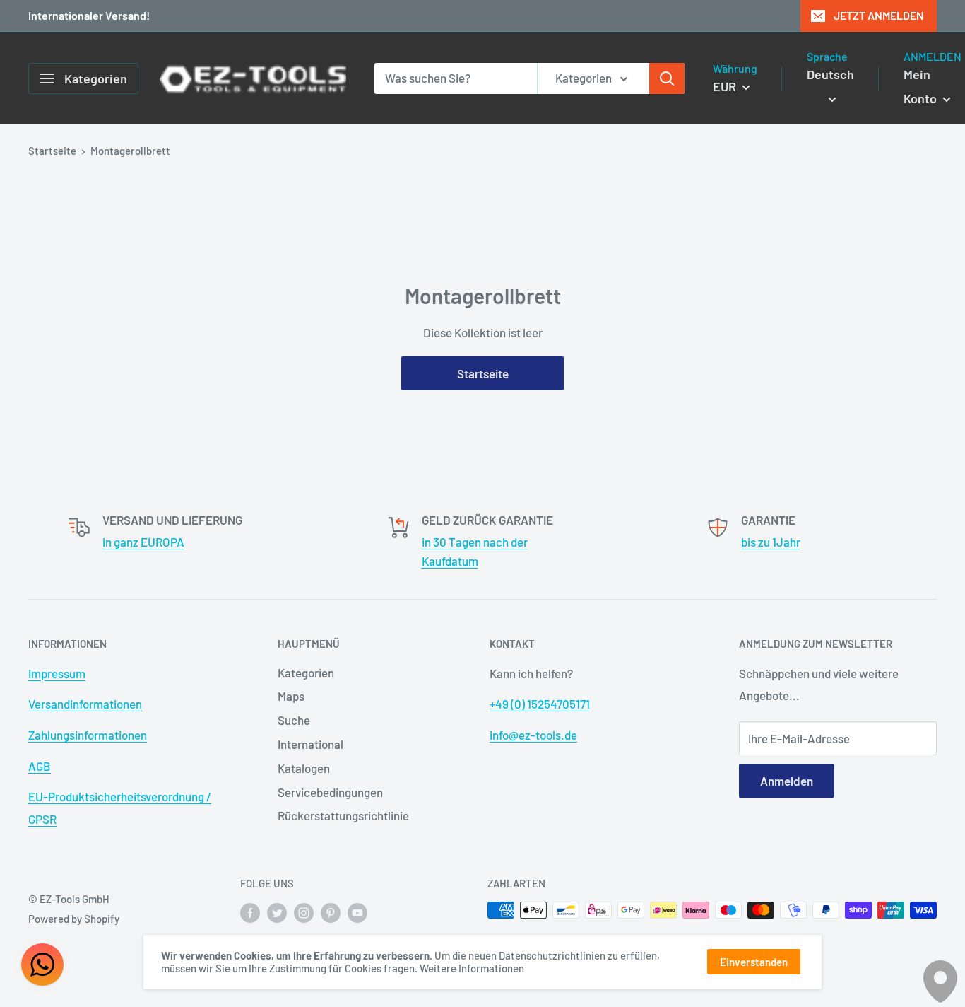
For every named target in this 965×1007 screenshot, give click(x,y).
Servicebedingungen (330, 792)
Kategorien (306, 672)
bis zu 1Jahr (770, 542)
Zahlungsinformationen (87, 735)
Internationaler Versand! (89, 15)
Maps (291, 696)
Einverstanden (754, 961)
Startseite (52, 150)
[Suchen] (667, 78)
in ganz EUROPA (143, 542)
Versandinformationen (85, 704)
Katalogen (304, 768)
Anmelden (786, 781)
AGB (39, 766)
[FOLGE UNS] (250, 912)
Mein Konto (922, 86)
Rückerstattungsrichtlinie (343, 815)
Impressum (56, 673)
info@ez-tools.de (533, 735)
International (310, 744)
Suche (294, 720)
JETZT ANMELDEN (879, 15)
